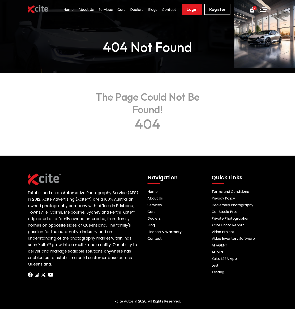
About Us (86, 9)
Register (217, 9)
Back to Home (147, 135)
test (215, 265)
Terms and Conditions (230, 191)
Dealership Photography (232, 205)
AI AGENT (219, 245)
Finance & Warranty (165, 231)
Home (68, 9)
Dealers (136, 9)
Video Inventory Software (233, 238)
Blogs (152, 9)
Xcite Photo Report (228, 225)
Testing (218, 272)
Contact (169, 9)
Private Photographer (230, 218)
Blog (151, 225)
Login (192, 9)
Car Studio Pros (225, 211)
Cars (121, 9)
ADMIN (217, 251)
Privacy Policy (223, 198)
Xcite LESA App (224, 258)
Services (105, 9)
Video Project (223, 231)
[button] (263, 9)
